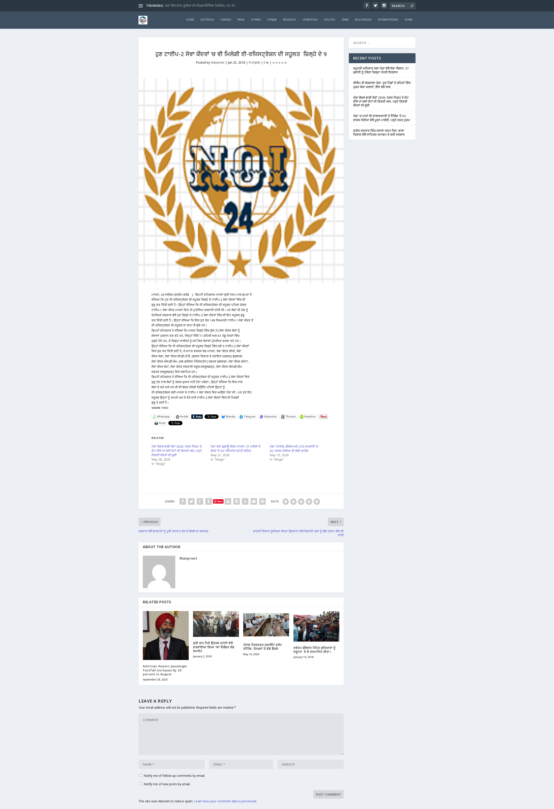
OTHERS (256, 19)
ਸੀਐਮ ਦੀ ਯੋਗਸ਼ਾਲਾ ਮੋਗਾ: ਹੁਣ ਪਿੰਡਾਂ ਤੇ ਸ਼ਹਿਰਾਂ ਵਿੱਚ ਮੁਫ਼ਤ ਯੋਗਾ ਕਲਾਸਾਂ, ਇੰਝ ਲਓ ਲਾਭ (382, 85)
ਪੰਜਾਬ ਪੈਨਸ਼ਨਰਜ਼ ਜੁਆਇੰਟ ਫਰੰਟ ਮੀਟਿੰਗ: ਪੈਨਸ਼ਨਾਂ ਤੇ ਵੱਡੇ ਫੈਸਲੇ (262, 647)
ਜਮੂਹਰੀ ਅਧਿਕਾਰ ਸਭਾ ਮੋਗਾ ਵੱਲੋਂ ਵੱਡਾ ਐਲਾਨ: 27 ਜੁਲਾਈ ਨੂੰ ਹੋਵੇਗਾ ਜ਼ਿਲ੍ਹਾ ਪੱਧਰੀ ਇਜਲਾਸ (381, 70)
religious (289, 19)
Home (408, 19)
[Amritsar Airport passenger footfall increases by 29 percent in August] (166, 635)
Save (220, 501)
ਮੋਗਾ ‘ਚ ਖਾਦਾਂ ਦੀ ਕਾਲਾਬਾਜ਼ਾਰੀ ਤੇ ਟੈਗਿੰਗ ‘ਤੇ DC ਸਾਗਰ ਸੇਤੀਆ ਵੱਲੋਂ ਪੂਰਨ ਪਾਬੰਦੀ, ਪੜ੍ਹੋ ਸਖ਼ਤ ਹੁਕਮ (381, 118)
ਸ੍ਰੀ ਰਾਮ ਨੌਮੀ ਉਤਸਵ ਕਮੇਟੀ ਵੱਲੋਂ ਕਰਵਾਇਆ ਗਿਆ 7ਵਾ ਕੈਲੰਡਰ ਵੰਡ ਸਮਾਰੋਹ (213, 647)
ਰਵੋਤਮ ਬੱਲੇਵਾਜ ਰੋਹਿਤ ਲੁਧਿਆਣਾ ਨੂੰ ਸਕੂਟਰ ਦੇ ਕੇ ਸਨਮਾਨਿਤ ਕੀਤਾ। (314, 650)
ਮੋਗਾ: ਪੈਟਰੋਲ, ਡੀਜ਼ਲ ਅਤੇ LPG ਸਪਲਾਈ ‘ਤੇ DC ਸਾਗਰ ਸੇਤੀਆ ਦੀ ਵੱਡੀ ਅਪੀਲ (294, 448)
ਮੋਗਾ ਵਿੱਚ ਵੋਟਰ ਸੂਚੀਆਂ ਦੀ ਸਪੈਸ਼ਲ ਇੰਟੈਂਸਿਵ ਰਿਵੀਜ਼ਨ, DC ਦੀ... (200, 5)
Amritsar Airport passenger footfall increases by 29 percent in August (165, 670)
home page (310, 19)
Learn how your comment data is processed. (225, 801)
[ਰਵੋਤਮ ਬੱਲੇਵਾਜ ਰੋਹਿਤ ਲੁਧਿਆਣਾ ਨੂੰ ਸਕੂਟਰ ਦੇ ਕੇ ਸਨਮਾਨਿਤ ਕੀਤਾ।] (316, 626)
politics (329, 19)
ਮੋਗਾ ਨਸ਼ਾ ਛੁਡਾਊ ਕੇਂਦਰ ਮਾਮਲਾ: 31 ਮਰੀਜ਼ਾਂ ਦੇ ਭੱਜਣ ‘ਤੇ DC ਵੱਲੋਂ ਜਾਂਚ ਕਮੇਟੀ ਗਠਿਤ (236, 448)
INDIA (241, 19)
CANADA (226, 19)
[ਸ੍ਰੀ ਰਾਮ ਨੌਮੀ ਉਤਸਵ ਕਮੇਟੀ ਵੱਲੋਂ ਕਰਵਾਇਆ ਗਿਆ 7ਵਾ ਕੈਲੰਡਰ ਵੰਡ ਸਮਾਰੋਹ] (216, 624)
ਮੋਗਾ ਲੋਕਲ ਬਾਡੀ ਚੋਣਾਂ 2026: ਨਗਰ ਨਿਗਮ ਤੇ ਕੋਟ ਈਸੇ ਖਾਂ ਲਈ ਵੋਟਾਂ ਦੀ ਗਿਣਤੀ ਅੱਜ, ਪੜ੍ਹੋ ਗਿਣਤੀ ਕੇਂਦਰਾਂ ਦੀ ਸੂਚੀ (176, 450)
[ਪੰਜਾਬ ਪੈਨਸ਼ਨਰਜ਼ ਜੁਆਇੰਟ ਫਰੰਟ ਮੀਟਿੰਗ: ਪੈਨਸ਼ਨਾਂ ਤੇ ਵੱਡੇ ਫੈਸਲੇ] (266, 625)
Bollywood (363, 19)
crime (345, 19)
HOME (190, 19)
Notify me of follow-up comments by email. (174, 776)
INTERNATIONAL (388, 19)
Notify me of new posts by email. (167, 784)
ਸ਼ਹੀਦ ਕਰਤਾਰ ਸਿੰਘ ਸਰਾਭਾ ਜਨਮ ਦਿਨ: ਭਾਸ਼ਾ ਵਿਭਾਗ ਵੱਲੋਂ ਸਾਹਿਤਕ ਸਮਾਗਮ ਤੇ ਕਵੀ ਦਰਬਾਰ (379, 132)
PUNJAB (272, 19)
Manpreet (217, 62)
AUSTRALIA (207, 19)
